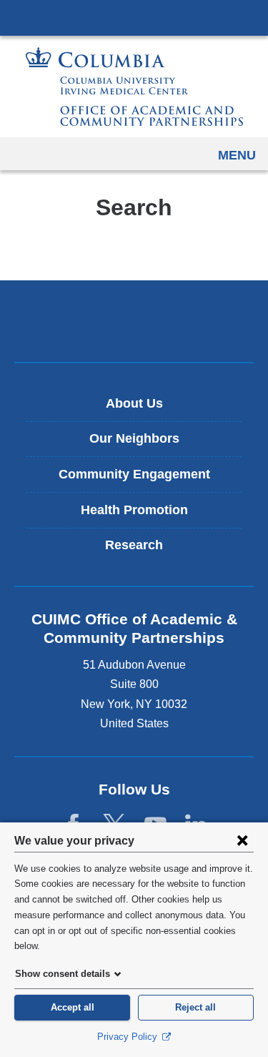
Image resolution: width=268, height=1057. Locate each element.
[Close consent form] (242, 840)
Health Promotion (134, 510)
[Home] (134, 86)
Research (134, 545)
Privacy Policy (128, 1036)
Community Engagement (134, 474)
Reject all (195, 1007)
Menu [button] (237, 155)
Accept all (72, 1007)
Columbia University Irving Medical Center (134, 17)
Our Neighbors (134, 438)
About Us (134, 403)
